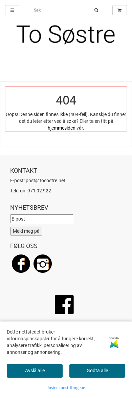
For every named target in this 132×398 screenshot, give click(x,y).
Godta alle (97, 370)
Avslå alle (35, 370)
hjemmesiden (61, 128)
